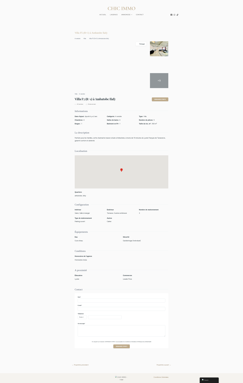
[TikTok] (177, 15)
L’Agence (114, 15)
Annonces (125, 15)
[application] (131, 14)
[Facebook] (171, 15)
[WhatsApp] (174, 15)
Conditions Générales (161, 377)
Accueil (102, 15)
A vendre (77, 38)
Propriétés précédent (80, 365)
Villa (84, 38)
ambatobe (78, 196)
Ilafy (84, 196)
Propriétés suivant (164, 365)
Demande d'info (160, 99)
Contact (140, 15)
